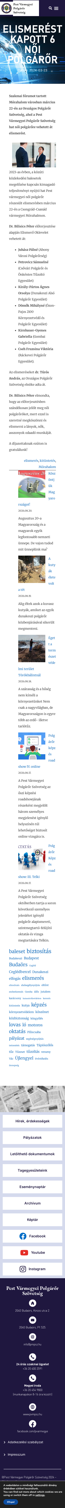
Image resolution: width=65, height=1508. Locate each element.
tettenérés (14, 1045)
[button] (56, 8)
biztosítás (39, 951)
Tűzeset (20, 1052)
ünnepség (14, 1065)
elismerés (31, 461)
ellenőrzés (14, 985)
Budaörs (18, 965)
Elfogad (10, 1502)
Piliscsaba (34, 1032)
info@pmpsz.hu (32, 1344)
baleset (17, 951)
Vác (11, 1058)
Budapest (31, 958)
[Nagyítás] (49, 147)
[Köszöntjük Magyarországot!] (31, 485)
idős (36, 991)
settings (40, 1495)
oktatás (17, 1031)
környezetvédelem (21, 1012)
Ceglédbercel (20, 972)
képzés (39, 1005)
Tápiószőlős (45, 1045)
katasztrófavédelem (32, 998)
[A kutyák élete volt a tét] (31, 570)
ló (24, 1024)
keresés (47, 998)
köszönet (42, 1012)
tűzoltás (33, 1052)
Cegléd (32, 965)
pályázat (16, 1038)
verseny (46, 1052)
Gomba (28, 991)
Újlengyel (24, 1058)
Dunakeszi (40, 972)
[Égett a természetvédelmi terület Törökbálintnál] (31, 649)
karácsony (15, 998)
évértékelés (41, 1058)
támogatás (28, 1045)
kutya (26, 1005)
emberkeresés (16, 991)
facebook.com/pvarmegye (32, 1431)
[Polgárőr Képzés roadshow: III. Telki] (31, 857)
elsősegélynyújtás (30, 985)
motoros (35, 1025)
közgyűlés (37, 1018)
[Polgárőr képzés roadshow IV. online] (31, 747)
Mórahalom (47, 467)
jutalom (45, 991)
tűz (11, 1052)
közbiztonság (19, 1018)
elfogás (15, 978)
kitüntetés (47, 461)
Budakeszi (15, 958)
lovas (15, 1025)
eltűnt (45, 985)
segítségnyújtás (35, 1038)
